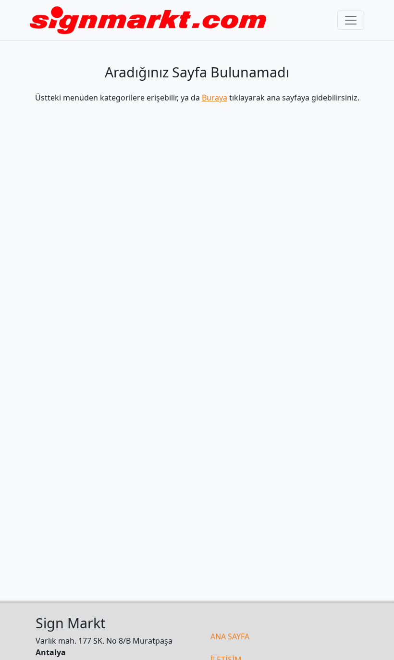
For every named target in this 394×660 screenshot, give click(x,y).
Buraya (214, 97)
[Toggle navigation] (350, 20)
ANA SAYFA (229, 636)
